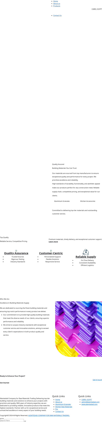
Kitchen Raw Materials (63, 407)
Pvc (56, 409)
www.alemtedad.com (89, 404)
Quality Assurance (16, 253)
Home (55, 1)
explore (7, 341)
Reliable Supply (86, 257)
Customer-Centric (51, 253)
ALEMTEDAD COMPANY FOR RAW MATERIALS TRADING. (49, 415)
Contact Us (57, 15)
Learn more (53, 242)
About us (56, 3)
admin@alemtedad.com (90, 402)
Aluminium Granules (63, 404)
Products (56, 6)
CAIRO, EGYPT (86, 400)
